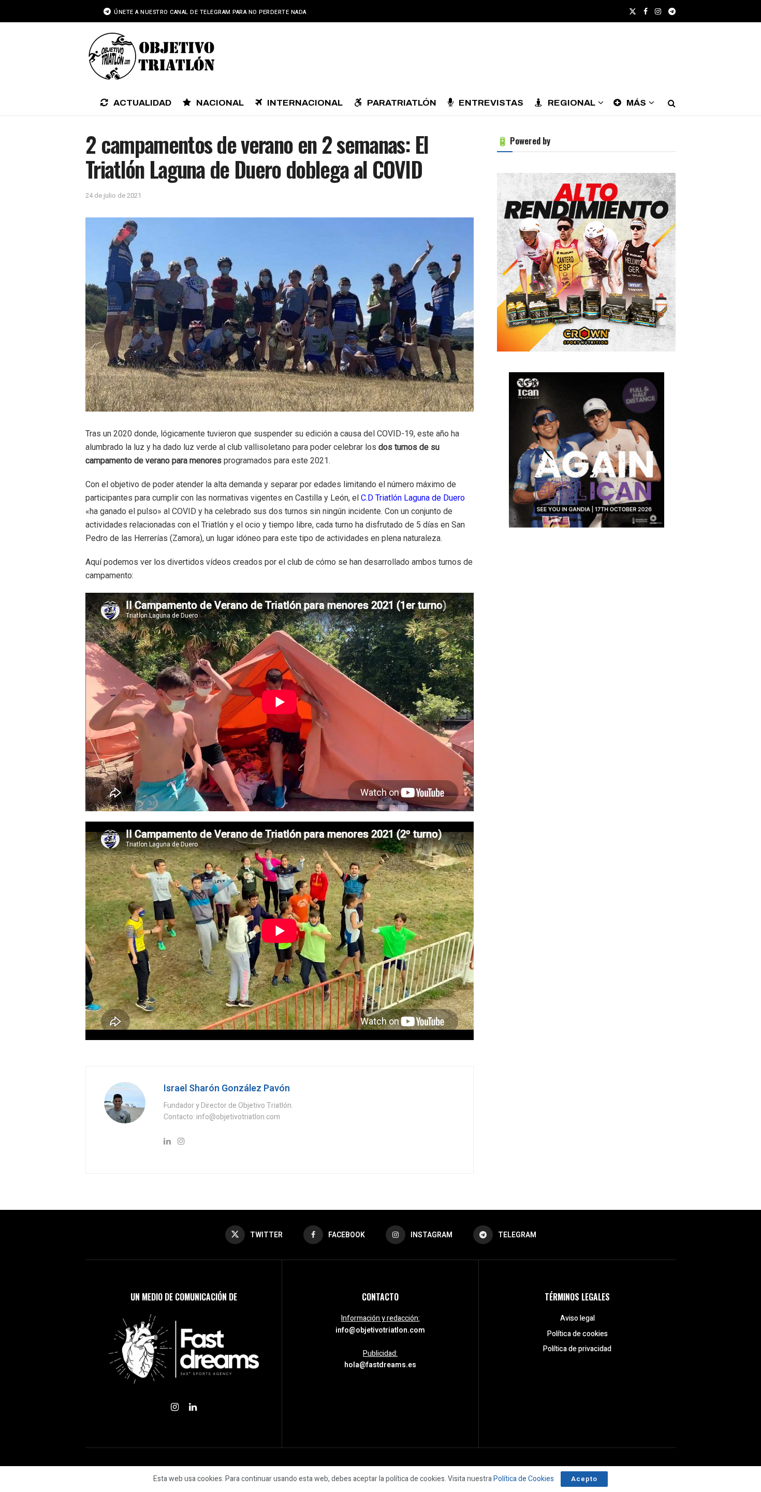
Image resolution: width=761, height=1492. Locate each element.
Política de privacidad (577, 1348)
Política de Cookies (523, 1478)
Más (636, 103)
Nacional (220, 103)
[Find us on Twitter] (632, 11)
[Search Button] (672, 102)
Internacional (305, 103)
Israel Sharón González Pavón (227, 1088)
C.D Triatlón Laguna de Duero (413, 498)
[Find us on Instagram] (658, 11)
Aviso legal (577, 1318)
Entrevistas (491, 103)
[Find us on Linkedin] (193, 1407)
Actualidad (142, 103)
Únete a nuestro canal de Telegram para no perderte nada (209, 12)
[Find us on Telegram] (672, 11)
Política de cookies (577, 1333)
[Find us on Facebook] (645, 11)
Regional (571, 103)
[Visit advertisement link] (586, 262)
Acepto (584, 1479)
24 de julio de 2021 (113, 195)
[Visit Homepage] (150, 56)
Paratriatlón (401, 103)
